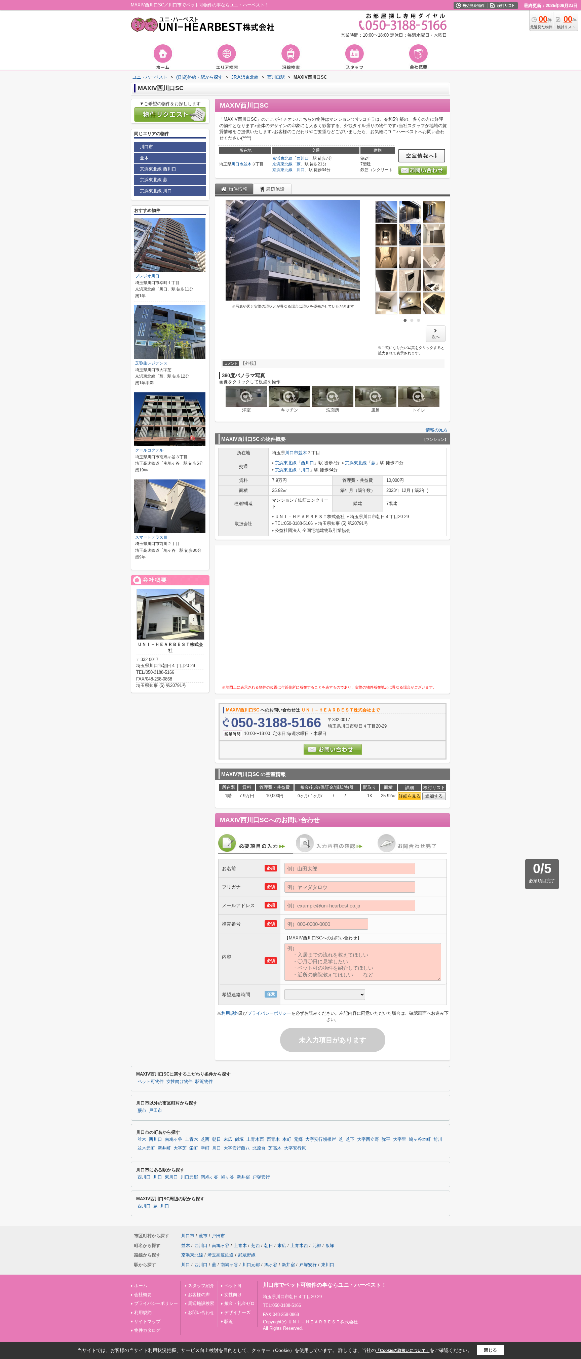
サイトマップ (147, 1321)
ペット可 (233, 1285)
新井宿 (243, 1177)
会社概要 (143, 1294)
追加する (434, 796)
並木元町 (146, 1148)
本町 (286, 1139)
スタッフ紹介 (201, 1285)
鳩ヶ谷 (227, 1177)
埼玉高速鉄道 (220, 1254)
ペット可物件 (151, 1081)
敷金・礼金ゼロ (239, 1303)
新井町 (164, 1148)
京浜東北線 (282, 158)
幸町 (205, 1148)
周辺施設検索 (201, 1303)
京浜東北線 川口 (156, 190)
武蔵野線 (247, 1254)
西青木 (273, 1139)
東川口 (171, 1177)
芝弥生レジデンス (151, 363)
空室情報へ (420, 155)
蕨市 (142, 1110)
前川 (437, 1139)
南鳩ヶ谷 (173, 1139)
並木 (247, 164)
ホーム (140, 1285)
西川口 (303, 158)
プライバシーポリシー (269, 1013)
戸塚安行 (261, 1177)
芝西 (205, 1139)
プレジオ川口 (147, 276)
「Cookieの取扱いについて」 (403, 1350)
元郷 (298, 1139)
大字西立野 (368, 1139)
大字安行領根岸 (320, 1139)
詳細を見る (410, 796)
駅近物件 (204, 1081)
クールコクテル (149, 450)
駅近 (228, 1321)
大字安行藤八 (237, 1148)
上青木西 (255, 1139)
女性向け (233, 1294)
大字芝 (180, 1148)
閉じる (490, 1350)
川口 (301, 169)
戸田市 (155, 1110)
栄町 (193, 1148)
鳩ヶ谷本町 (420, 1139)
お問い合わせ (201, 1312)
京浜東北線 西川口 (158, 168)
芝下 (350, 1139)
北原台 (259, 1148)
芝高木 (274, 1148)
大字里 (399, 1139)
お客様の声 (199, 1294)
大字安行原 (295, 1148)
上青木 (191, 1139)
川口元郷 (189, 1177)
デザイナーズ (237, 1312)
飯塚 (239, 1139)
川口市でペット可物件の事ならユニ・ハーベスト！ (325, 1285)
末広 (228, 1139)
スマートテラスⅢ (151, 537)
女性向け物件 (179, 1081)
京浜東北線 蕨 (153, 179)
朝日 (216, 1139)
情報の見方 (437, 429)
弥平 (386, 1139)
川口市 (237, 164)
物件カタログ (147, 1330)
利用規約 (230, 1013)
